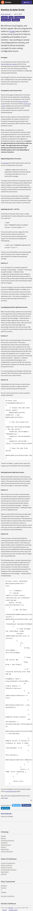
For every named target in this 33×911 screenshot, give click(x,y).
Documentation (6, 845)
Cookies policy (13, 910)
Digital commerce (6, 867)
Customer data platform (8, 870)
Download (4, 843)
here (6, 798)
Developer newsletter (8, 896)
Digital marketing (6, 865)
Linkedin (3, 892)
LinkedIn (6, 808)
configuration (19, 17)
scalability (15, 20)
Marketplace (5, 849)
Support (3, 847)
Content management (8, 863)
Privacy (4, 910)
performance (6, 20)
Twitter (17, 805)
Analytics (4, 874)
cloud (11, 17)
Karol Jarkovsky (6, 14)
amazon (4, 17)
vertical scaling (22, 101)
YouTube (3, 888)
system (12, 31)
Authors (3, 838)
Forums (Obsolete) (7, 851)
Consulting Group (10, 791)
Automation (5, 872)
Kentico (10, 908)
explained (6, 163)
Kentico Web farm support (9, 64)
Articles (3, 836)
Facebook (27, 805)
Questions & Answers (7, 840)
